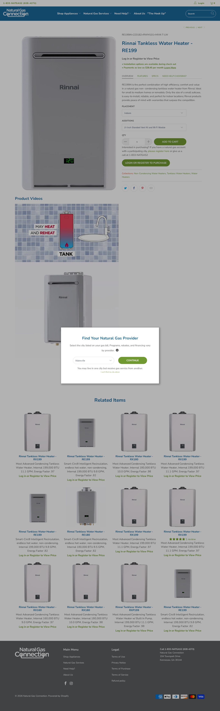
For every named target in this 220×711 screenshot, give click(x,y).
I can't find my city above (110, 372)
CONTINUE (132, 360)
